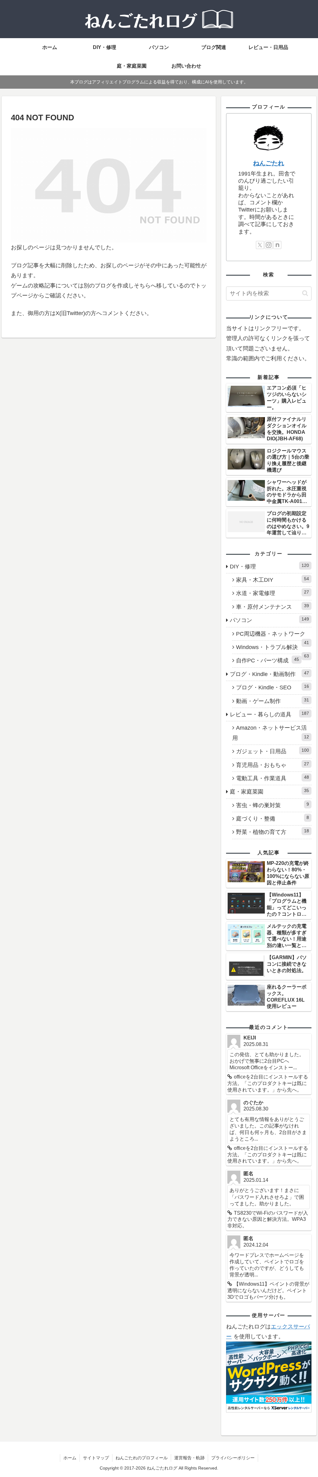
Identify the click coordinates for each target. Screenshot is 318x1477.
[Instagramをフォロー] (269, 245)
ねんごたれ (268, 163)
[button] (305, 293)
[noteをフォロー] (277, 245)
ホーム (69, 1457)
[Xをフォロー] (260, 245)
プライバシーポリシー (233, 1457)
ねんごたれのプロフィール (142, 1457)
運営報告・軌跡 (189, 1457)
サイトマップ (96, 1457)
